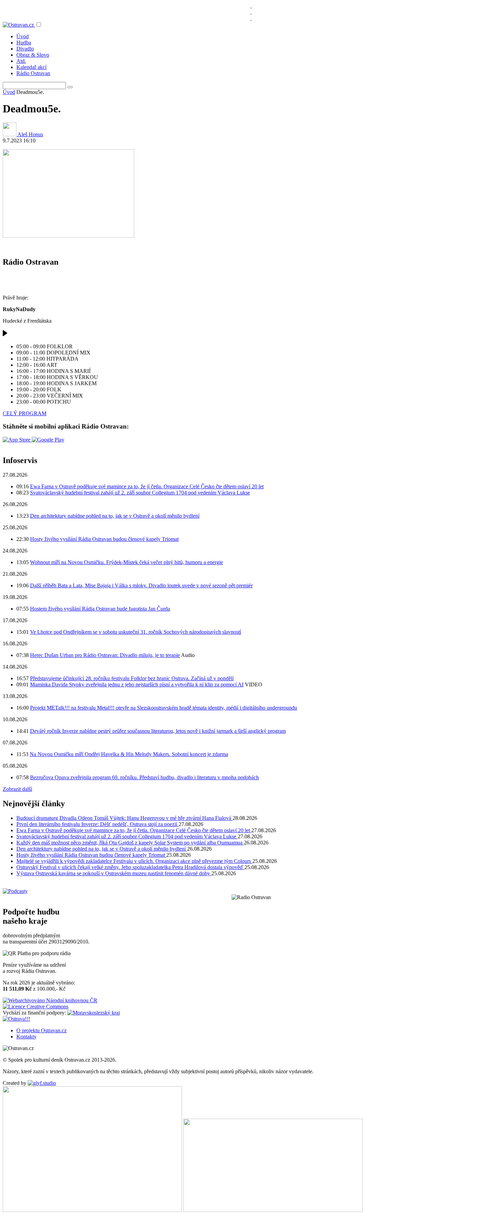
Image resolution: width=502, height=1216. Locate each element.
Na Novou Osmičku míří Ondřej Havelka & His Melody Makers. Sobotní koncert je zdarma (129, 754)
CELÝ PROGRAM (24, 413)
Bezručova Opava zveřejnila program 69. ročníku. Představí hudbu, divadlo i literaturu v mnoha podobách (144, 777)
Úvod (22, 36)
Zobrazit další (17, 789)
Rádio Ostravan (33, 73)
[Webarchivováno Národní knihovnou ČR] (50, 1000)
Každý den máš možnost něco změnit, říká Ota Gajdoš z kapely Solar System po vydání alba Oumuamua (130, 842)
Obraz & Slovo (32, 55)
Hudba (23, 42)
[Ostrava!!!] (16, 1019)
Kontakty (26, 1036)
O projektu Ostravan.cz (41, 1030)
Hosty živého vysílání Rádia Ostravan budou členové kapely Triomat (104, 539)
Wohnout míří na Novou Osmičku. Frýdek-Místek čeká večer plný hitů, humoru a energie (126, 562)
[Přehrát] (5, 335)
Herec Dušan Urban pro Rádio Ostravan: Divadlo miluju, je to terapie (105, 655)
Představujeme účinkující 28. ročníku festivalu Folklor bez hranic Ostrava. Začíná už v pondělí (132, 678)
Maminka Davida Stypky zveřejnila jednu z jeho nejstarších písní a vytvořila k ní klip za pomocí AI (136, 684)
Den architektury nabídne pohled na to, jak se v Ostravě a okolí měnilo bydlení (114, 516)
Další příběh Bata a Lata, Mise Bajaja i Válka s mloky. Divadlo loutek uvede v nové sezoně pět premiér (141, 585)
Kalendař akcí (31, 67)
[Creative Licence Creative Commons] (35, 1006)
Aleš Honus (29, 134)
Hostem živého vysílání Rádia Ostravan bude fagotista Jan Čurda (100, 609)
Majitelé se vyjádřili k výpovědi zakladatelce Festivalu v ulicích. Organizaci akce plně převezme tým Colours (134, 861)
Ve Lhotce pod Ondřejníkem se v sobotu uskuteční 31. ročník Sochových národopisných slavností (135, 632)
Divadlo (25, 49)
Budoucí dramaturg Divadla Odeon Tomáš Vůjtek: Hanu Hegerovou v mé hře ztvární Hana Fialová (124, 818)
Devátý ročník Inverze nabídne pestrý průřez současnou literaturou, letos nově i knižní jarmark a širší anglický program (158, 731)
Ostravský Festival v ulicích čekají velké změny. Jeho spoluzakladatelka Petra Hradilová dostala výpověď (130, 867)
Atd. (21, 61)
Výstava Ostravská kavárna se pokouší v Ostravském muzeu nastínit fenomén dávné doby (113, 873)
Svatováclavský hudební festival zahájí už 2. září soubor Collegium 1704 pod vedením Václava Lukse (140, 492)
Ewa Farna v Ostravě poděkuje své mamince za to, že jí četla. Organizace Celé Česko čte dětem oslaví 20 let (147, 486)
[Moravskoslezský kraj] (93, 1013)
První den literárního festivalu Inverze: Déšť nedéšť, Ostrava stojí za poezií (97, 824)
